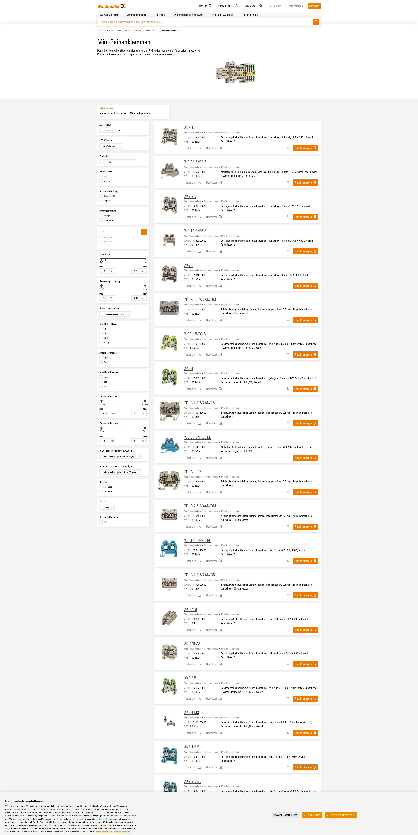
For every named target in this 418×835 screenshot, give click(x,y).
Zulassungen (105, 124)
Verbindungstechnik (133, 30)
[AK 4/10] (169, 618)
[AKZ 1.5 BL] (169, 755)
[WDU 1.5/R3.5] (169, 239)
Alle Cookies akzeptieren (341, 815)
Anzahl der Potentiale (109, 372)
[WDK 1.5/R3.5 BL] (169, 446)
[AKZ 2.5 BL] (169, 790)
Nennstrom (104, 254)
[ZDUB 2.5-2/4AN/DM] (169, 514)
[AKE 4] (169, 377)
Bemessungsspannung (109, 281)
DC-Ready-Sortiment (108, 517)
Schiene (103, 482)
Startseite (101, 30)
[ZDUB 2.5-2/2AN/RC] (169, 583)
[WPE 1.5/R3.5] (169, 342)
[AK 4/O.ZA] (169, 652)
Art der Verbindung (108, 191)
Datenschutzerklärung (106, 831)
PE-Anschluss (105, 171)
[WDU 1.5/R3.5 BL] (169, 549)
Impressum (125, 831)
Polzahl (102, 501)
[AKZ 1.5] (169, 136)
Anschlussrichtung (107, 210)
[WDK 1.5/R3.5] (169, 170)
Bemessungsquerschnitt (110, 308)
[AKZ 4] (169, 274)
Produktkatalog (115, 30)
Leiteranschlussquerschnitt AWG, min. (117, 450)
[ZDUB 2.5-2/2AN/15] (169, 411)
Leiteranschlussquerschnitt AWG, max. (117, 466)
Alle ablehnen (312, 815)
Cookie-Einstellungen (285, 815)
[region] (209, 813)
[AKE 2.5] (169, 686)
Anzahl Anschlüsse (108, 323)
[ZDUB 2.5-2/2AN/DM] (169, 308)
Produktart (104, 156)
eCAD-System (105, 140)
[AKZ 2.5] (169, 205)
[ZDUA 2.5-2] (169, 480)
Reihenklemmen (151, 30)
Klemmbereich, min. (108, 396)
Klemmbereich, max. (108, 423)
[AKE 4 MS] (169, 721)
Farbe (102, 231)
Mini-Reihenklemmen (230, 132)
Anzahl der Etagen (108, 352)
